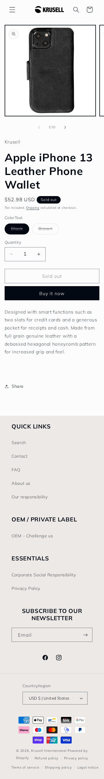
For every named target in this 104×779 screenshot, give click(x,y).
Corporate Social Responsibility (44, 574)
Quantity (13, 242)
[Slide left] (39, 127)
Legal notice (88, 767)
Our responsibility (30, 497)
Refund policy (47, 758)
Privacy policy (76, 758)
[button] (12, 9)
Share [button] (18, 386)
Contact (19, 456)
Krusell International (48, 750)
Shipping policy (58, 767)
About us (21, 483)
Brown (48, 230)
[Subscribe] (85, 635)
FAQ (16, 469)
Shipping (32, 208)
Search (19, 442)
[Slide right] (65, 127)
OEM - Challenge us (32, 535)
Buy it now (52, 293)
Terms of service (25, 767)
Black (20, 230)
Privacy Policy (26, 588)
